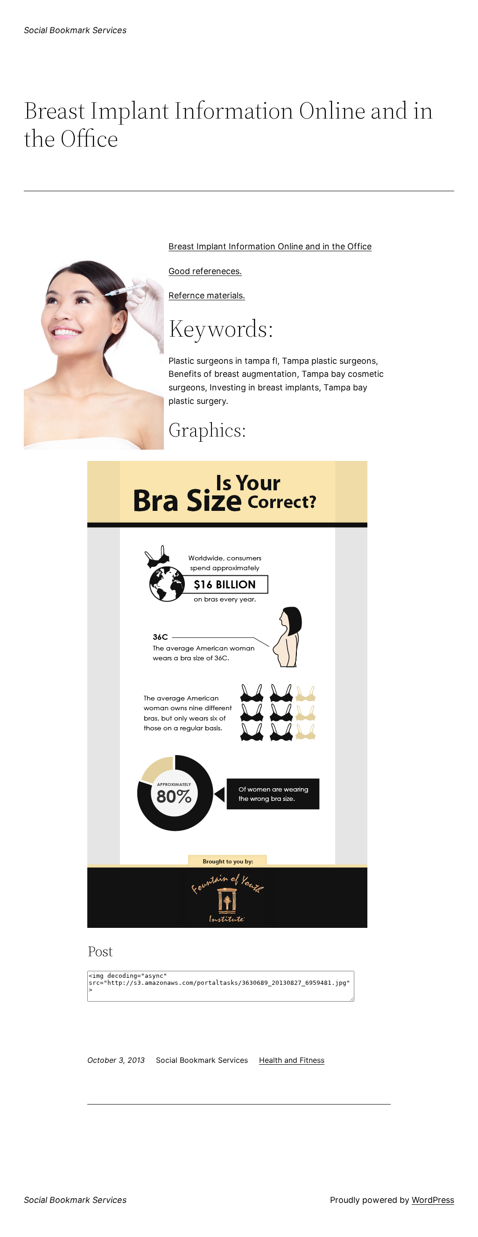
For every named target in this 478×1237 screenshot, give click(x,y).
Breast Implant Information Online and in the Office (270, 246)
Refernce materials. (207, 295)
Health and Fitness (291, 1060)
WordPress (433, 1200)
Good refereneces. (205, 271)
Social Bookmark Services (75, 30)
